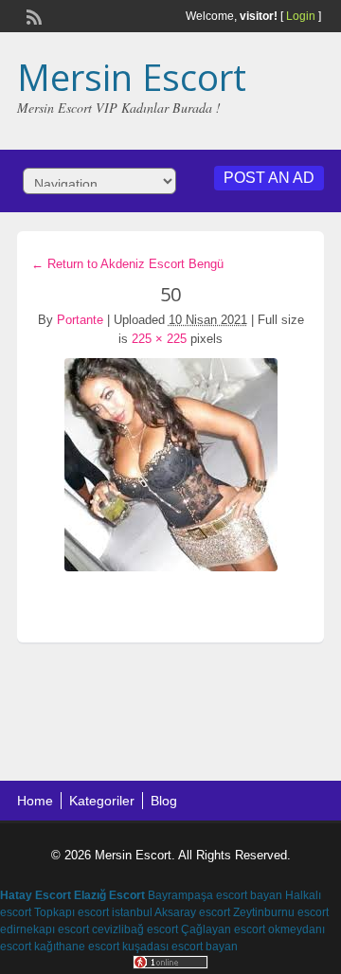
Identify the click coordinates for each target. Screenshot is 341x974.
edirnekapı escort (44, 929)
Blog (164, 800)
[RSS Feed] (32, 15)
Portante (80, 320)
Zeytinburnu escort (281, 912)
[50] (170, 464)
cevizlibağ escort (135, 929)
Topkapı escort (71, 912)
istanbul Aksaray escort (171, 912)
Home (35, 800)
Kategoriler (102, 800)
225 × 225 (159, 339)
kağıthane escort (76, 946)
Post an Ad (269, 178)
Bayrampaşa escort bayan (215, 895)
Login (300, 16)
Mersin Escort (131, 76)
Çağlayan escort (223, 929)
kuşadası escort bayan (180, 946)
